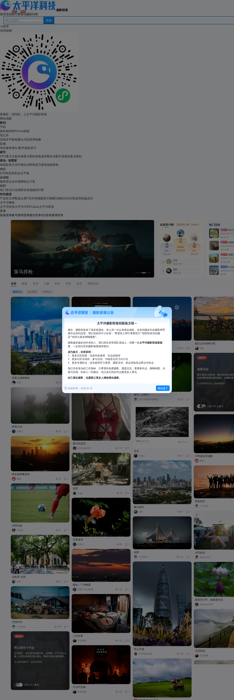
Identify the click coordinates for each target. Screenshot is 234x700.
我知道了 (163, 388)
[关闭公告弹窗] (177, 307)
